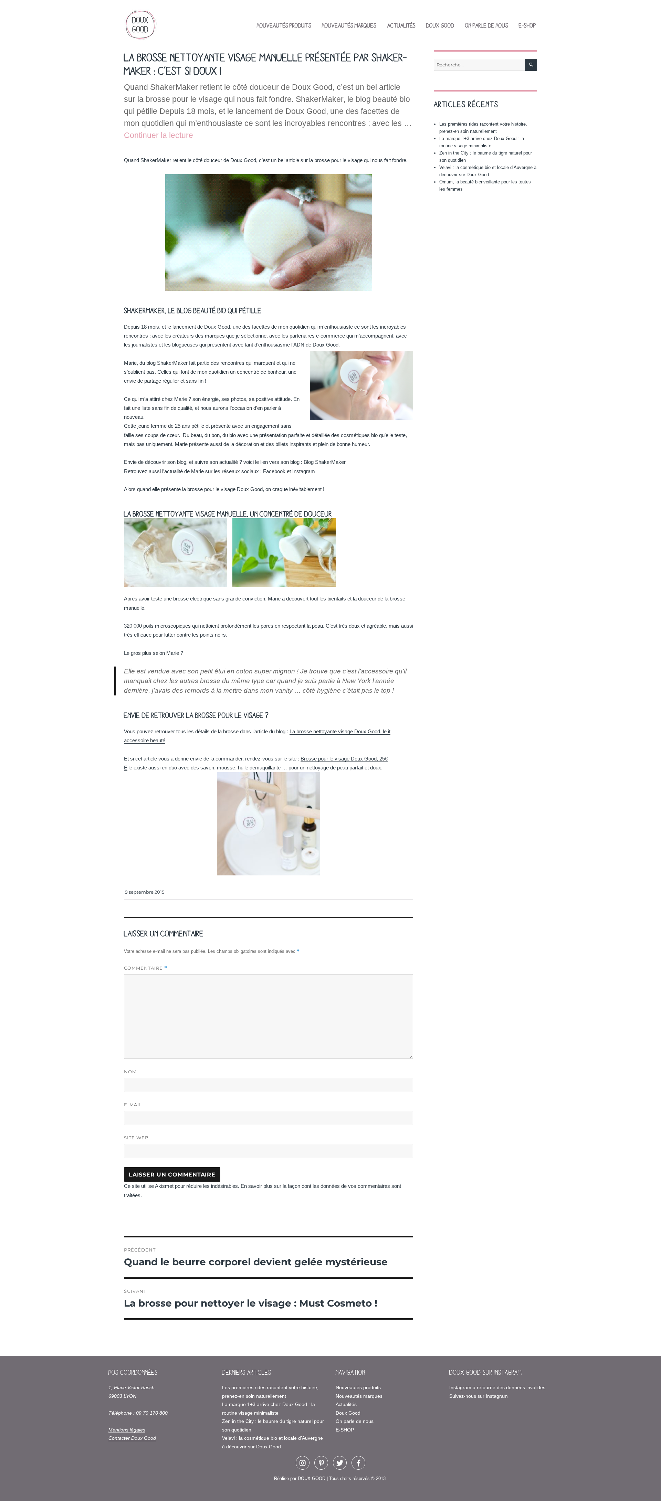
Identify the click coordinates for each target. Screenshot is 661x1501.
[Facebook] (358, 1463)
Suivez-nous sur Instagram (478, 1396)
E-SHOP (527, 25)
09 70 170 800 (152, 1413)
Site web (136, 1137)
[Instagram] (302, 1463)
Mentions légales (126, 1430)
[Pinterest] (321, 1463)
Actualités (401, 25)
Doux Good (440, 25)
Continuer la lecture (158, 135)
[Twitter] (340, 1463)
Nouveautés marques (349, 25)
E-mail (133, 1104)
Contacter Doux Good (132, 1438)
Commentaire (145, 968)
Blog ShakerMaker (325, 462)
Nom (130, 1071)
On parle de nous (486, 25)
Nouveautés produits (284, 25)
